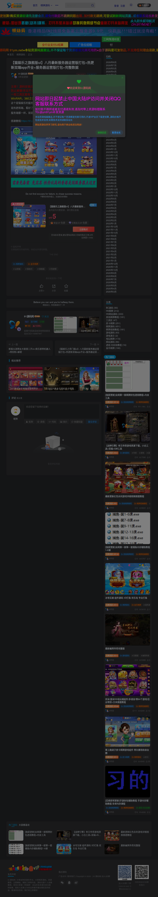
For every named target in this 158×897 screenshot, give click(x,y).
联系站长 (116, 132)
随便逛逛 (102, 132)
